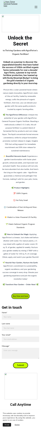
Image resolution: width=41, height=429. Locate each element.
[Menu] (36, 7)
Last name (6, 324)
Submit (20, 365)
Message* (6, 346)
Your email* (6, 335)
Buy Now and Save (20, 296)
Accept (7, 425)
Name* (4, 313)
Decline (17, 425)
